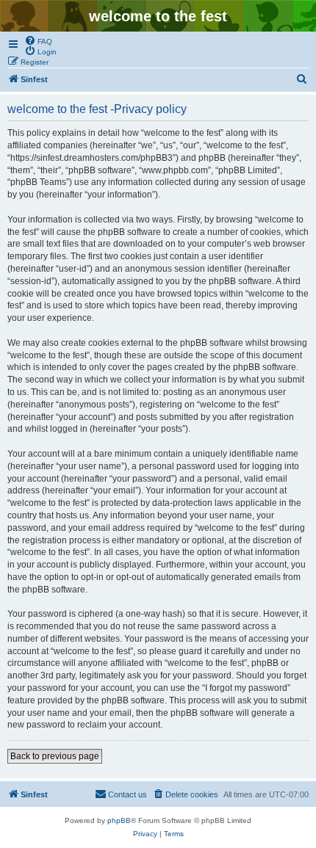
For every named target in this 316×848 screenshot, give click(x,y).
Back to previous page (54, 756)
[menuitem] (38, 40)
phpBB (119, 820)
